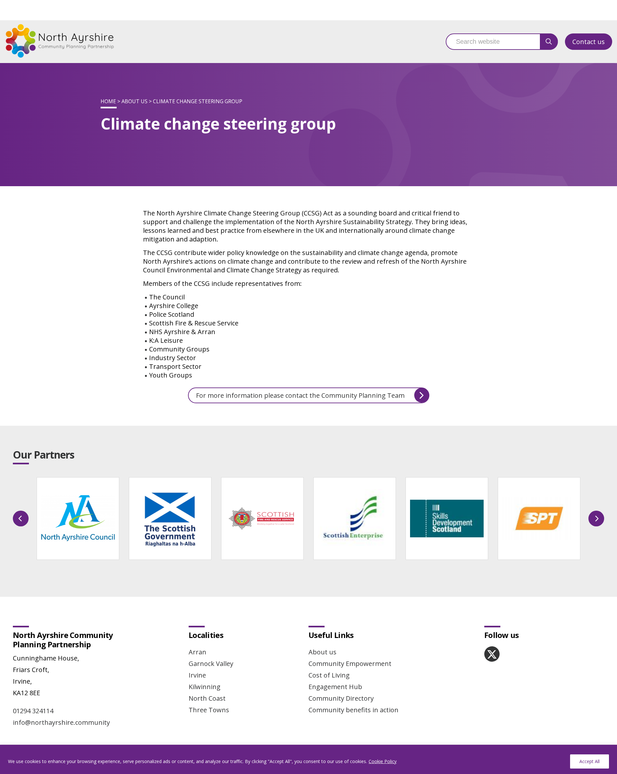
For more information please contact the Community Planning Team (300, 395)
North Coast (207, 698)
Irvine (197, 675)
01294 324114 (33, 710)
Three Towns (209, 710)
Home (108, 101)
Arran (197, 652)
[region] (308, 759)
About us (322, 652)
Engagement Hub (335, 686)
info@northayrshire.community (61, 722)
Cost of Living (329, 675)
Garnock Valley (211, 663)
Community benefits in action (353, 710)
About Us (134, 101)
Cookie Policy (383, 761)
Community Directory (341, 698)
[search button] (549, 41)
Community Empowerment (349, 663)
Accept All (589, 761)
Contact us (588, 41)
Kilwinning (204, 686)
